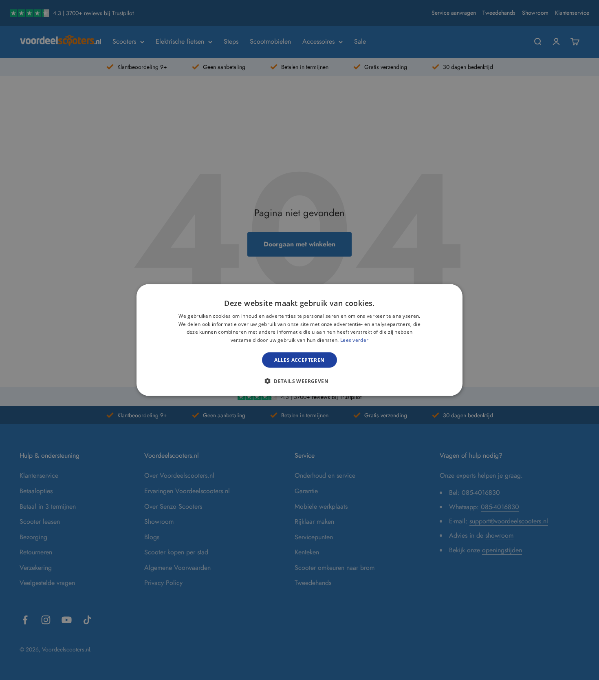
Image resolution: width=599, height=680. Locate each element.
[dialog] (299, 340)
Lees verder (354, 340)
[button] (299, 381)
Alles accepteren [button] (299, 360)
